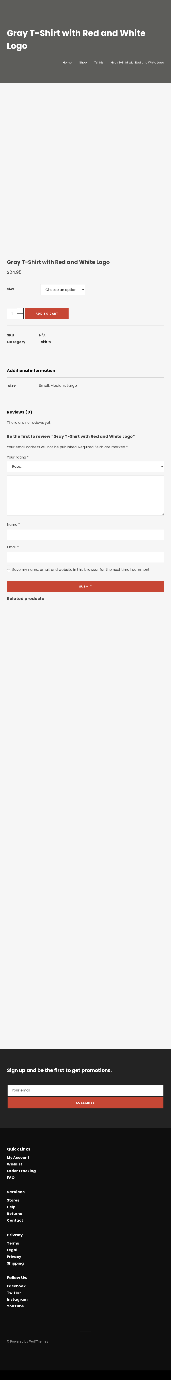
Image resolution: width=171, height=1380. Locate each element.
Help (11, 1207)
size (10, 288)
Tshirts (45, 341)
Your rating (18, 457)
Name (13, 524)
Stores (13, 1200)
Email (13, 547)
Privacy (14, 1256)
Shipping (15, 1263)
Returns (14, 1213)
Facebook (16, 1286)
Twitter (14, 1292)
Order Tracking (21, 1170)
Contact (15, 1220)
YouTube (15, 1306)
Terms (13, 1243)
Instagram (17, 1299)
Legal (12, 1250)
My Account (18, 1157)
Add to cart (47, 313)
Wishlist (14, 1164)
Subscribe (85, 1102)
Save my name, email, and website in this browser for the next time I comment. (81, 569)
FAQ (10, 1177)
